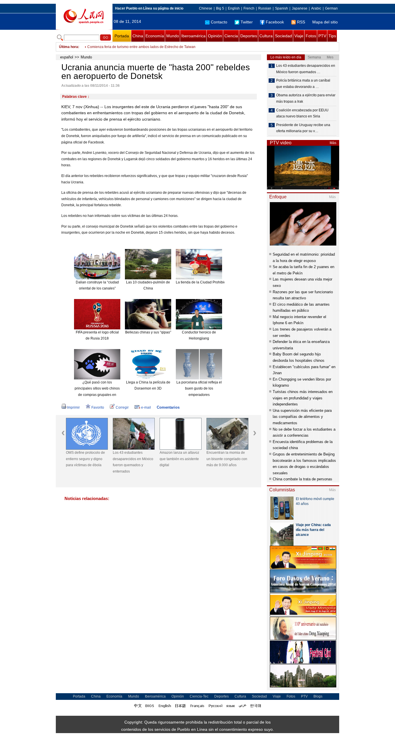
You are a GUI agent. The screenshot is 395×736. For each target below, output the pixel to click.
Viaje (298, 36)
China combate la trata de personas (302, 479)
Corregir (122, 407)
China (137, 36)
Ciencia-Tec (199, 696)
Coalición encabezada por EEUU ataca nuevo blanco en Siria (302, 113)
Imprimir (73, 407)
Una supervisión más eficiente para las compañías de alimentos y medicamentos (302, 416)
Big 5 (220, 8)
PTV (322, 36)
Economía (154, 36)
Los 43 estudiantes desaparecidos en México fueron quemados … (305, 69)
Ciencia (231, 36)
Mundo (172, 36)
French (248, 8)
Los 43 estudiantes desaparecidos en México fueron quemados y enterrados (133, 462)
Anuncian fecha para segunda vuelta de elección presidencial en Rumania (146, 47)
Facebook (275, 22)
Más (333, 143)
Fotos (311, 36)
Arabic (316, 8)
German (331, 8)
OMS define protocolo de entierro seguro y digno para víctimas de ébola (85, 459)
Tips (332, 36)
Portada (122, 36)
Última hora (68, 47)
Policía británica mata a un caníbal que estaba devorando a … (303, 83)
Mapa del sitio (325, 22)
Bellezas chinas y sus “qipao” (148, 332)
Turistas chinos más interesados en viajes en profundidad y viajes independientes (303, 398)
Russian (264, 8)
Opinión (215, 36)
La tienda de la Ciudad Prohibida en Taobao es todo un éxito (223, 282)
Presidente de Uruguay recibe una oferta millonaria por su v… (303, 128)
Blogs (317, 696)
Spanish (281, 8)
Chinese (205, 8)
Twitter (247, 22)
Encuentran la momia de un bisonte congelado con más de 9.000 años (226, 459)
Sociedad (283, 36)
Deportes (248, 36)
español (66, 57)
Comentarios (168, 407)
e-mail (146, 407)
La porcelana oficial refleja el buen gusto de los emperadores (199, 388)
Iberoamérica (193, 36)
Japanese (299, 8)
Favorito (97, 407)
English (234, 8)
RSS (301, 22)
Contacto (219, 22)
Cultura (266, 36)
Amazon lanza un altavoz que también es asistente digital (179, 459)
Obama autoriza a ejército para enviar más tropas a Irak (305, 98)
